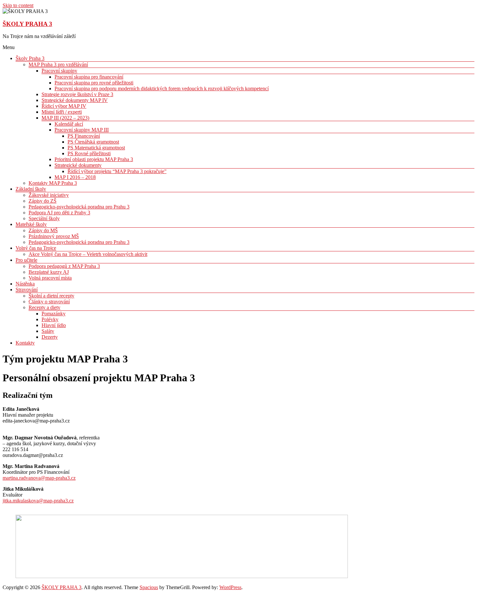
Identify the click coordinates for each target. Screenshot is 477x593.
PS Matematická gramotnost (96, 147)
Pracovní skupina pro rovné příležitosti (94, 82)
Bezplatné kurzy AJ (49, 272)
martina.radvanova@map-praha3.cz (39, 478)
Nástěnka (25, 283)
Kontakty (25, 343)
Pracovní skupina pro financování (89, 77)
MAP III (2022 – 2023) (65, 117)
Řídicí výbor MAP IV (64, 106)
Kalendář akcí (69, 124)
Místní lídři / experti (62, 112)
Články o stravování (49, 301)
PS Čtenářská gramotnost (93, 142)
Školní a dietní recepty (51, 295)
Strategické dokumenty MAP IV (75, 100)
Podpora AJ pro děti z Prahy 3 (59, 212)
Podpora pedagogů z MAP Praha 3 (64, 266)
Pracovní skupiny (59, 70)
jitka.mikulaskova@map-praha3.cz (38, 500)
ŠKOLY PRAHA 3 (27, 23)
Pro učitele (26, 260)
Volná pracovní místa (50, 278)
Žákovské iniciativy (49, 195)
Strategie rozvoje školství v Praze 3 (77, 94)
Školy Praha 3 (30, 58)
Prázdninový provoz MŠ (54, 236)
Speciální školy (44, 218)
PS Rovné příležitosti (89, 153)
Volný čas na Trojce (36, 248)
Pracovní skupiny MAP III (82, 129)
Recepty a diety (44, 307)
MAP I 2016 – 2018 (75, 177)
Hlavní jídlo (54, 325)
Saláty (48, 331)
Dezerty (50, 337)
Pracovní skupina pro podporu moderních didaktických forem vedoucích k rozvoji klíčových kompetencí (162, 88)
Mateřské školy (31, 224)
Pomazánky (54, 313)
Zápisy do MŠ (43, 230)
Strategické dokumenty (78, 165)
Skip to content (18, 5)
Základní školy (31, 189)
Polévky (50, 319)
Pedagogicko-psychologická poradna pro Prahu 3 (79, 206)
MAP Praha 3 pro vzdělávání (58, 64)
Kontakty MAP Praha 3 (53, 183)
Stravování (27, 289)
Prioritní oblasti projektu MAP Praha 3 (94, 159)
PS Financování (83, 136)
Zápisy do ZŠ (42, 201)
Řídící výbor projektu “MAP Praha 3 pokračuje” (116, 171)
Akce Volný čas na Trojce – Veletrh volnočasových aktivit (88, 254)
